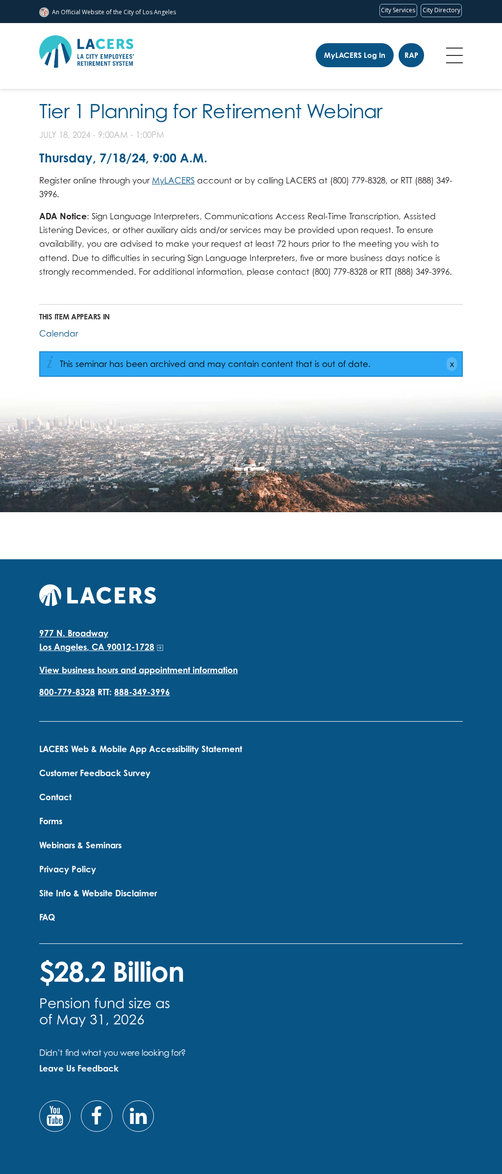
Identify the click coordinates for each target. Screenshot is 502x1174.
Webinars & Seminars (80, 845)
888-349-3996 (142, 692)
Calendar (58, 333)
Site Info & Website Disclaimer (98, 893)
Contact (55, 797)
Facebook (96, 1116)
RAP (411, 55)
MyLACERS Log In (354, 55)
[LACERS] (97, 594)
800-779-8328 (67, 692)
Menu (454, 55)
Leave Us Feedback (79, 1068)
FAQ (47, 917)
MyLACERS (173, 180)
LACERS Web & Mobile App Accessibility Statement (140, 749)
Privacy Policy (67, 869)
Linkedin (138, 1116)
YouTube (55, 1116)
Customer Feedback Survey (95, 773)
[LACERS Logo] (86, 51)
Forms (50, 821)
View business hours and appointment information (138, 670)
